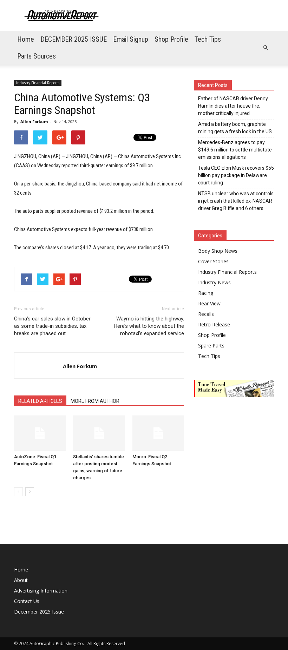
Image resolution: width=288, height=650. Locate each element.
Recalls (206, 314)
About (21, 580)
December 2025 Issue (39, 611)
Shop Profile (171, 39)
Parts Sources (36, 56)
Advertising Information (40, 590)
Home (25, 39)
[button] (265, 47)
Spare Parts (211, 345)
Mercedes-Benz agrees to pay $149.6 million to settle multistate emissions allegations (235, 150)
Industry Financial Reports (37, 82)
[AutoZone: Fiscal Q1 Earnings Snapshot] (40, 433)
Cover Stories (213, 261)
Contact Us (26, 601)
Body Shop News (217, 251)
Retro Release (214, 324)
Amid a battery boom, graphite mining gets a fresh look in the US (235, 127)
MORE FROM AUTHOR (95, 401)
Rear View (209, 303)
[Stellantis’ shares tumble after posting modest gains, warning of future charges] (99, 433)
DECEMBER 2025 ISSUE (73, 39)
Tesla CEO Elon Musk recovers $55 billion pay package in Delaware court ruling (236, 175)
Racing (205, 293)
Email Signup (130, 39)
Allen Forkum (34, 121)
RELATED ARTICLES (40, 401)
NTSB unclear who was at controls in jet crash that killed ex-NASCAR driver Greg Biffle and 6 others (236, 201)
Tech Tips (208, 39)
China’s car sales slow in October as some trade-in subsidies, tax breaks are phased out (52, 326)
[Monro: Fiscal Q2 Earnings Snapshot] (158, 433)
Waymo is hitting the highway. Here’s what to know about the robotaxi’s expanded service (149, 326)
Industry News (214, 282)
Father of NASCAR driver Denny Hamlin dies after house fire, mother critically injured (233, 106)
